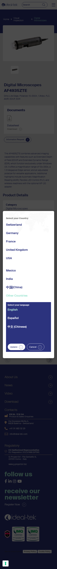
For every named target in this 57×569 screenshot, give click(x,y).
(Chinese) (17, 326)
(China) (14, 287)
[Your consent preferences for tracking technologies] (6, 563)
